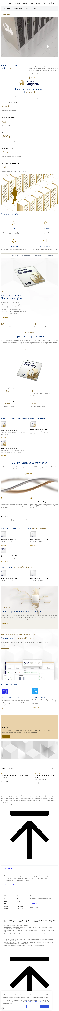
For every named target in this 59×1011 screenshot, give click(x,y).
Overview (15, 8)
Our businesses (20, 908)
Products (21, 8)
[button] (40, 921)
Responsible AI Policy (29, 921)
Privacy (10, 920)
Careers (18, 901)
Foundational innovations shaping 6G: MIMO (15, 775)
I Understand (44, 1006)
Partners (5, 903)
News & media (20, 906)
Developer (6, 908)
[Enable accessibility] (2, 1008)
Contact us (6, 906)
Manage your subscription (35, 907)
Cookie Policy (14, 921)
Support (5, 901)
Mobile (41, 782)
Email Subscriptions (21, 911)
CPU (37, 782)
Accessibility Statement (20, 921)
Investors (19, 903)
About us (19, 898)
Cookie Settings (33, 1006)
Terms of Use (5, 921)
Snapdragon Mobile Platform (49, 782)
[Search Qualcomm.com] (44, 3)
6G (1, 781)
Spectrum (6, 781)
